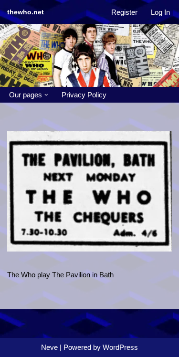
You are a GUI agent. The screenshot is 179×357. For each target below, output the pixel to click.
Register (124, 12)
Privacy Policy (84, 95)
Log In (160, 12)
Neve (49, 347)
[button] (46, 95)
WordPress (120, 347)
